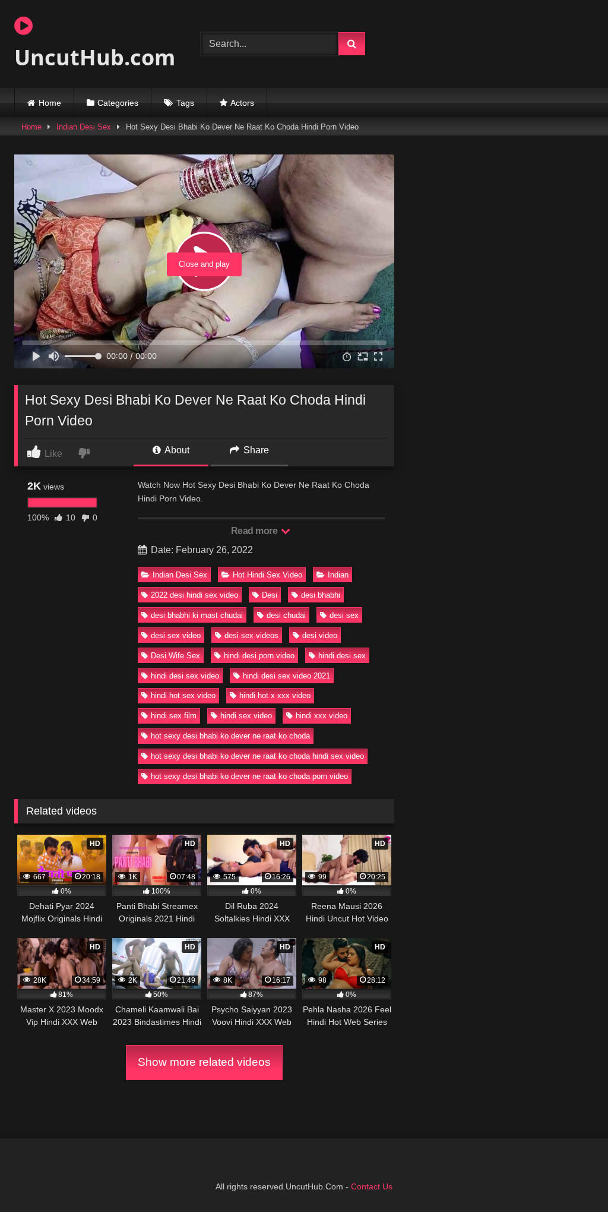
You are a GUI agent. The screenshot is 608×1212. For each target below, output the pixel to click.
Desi (269, 595)
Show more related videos (204, 1062)
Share (255, 450)
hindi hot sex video (183, 695)
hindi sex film (174, 715)
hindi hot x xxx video (275, 695)
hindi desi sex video (185, 675)
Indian (338, 574)
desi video (319, 635)
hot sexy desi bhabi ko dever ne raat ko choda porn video (249, 776)
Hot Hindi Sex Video (267, 574)
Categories (117, 103)
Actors (242, 103)
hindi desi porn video (259, 655)
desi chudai (286, 615)
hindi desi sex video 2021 (286, 675)
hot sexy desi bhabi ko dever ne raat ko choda (230, 735)
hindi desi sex (342, 655)
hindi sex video (246, 715)
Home (50, 103)
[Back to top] (571, 1176)
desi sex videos (251, 635)
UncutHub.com (93, 57)
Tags (185, 103)
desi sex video (176, 635)
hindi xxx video (321, 715)
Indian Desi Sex (83, 126)
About (176, 450)
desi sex (344, 615)
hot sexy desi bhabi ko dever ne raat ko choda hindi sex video (257, 756)
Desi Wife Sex (175, 655)
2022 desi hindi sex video (194, 595)
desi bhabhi (320, 595)
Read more (255, 531)
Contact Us (371, 1186)
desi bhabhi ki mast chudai (197, 615)
